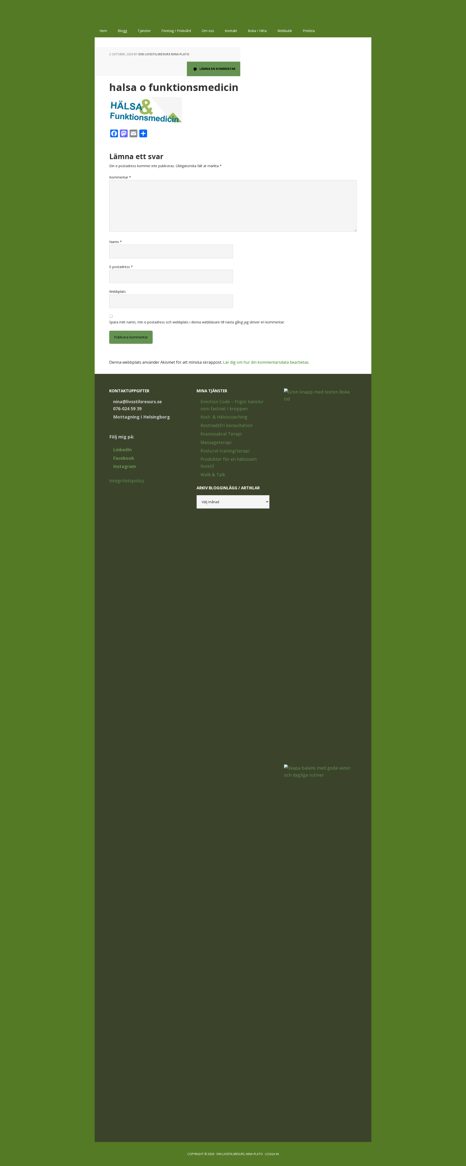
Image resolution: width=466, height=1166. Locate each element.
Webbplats (117, 291)
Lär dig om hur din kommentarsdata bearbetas (265, 362)
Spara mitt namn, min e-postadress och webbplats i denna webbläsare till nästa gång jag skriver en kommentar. (197, 322)
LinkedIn (122, 449)
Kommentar (120, 177)
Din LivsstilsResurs (126, 12)
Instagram (124, 466)
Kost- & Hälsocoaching (223, 417)
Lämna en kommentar (217, 69)
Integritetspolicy (126, 481)
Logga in (272, 1154)
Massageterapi (216, 442)
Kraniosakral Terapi (221, 434)
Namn (115, 241)
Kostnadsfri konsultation (226, 425)
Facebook (123, 458)
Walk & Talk (212, 474)
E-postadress (121, 266)
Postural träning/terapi (225, 451)
